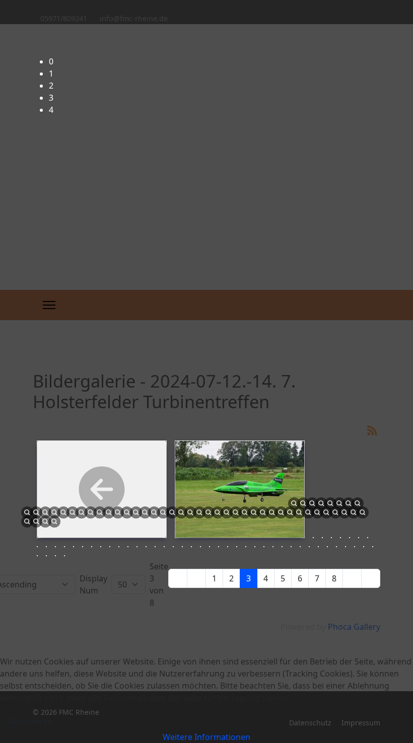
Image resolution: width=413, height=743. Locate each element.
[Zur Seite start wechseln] (177, 578)
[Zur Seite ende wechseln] (370, 578)
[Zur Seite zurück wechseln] (196, 578)
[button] (214, 61)
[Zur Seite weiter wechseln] (352, 578)
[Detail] (363, 511)
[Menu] (49, 305)
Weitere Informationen (206, 736)
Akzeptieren (29, 721)
